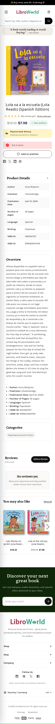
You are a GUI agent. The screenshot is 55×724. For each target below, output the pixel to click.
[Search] (49, 21)
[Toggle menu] (6, 12)
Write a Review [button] (44, 116)
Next (48, 526)
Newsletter (33, 712)
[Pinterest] (20, 161)
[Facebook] (4, 161)
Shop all (48, 501)
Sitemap (21, 712)
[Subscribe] (48, 601)
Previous (4, 526)
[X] (9, 161)
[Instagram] (17, 676)
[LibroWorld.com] (27, 622)
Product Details (18, 178)
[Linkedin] (14, 161)
